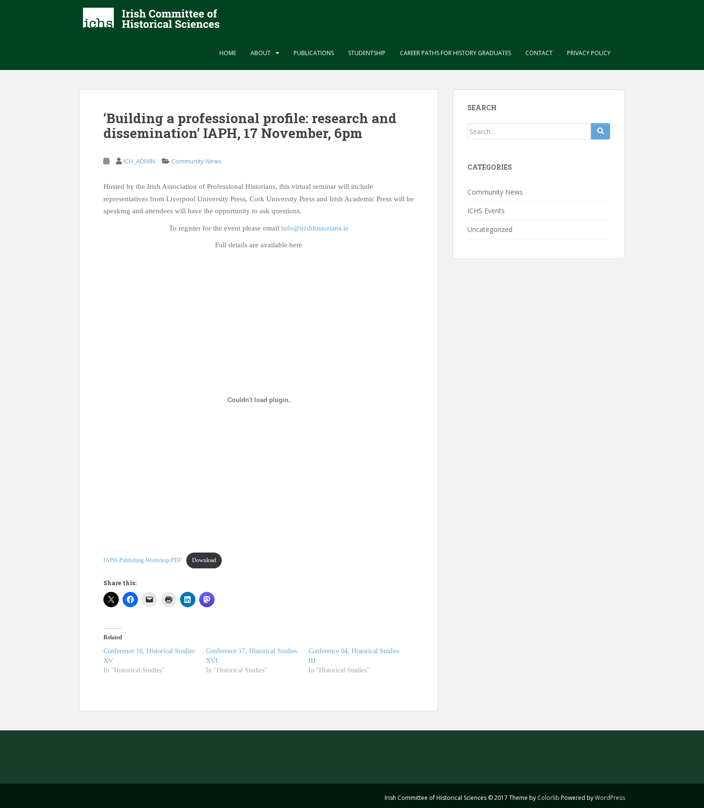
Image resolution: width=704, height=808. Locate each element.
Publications (314, 53)
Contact (539, 53)
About (260, 53)
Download (204, 560)
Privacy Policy (589, 53)
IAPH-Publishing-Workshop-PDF (142, 560)
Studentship (367, 53)
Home (227, 53)
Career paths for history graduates (455, 53)
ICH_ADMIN (139, 161)
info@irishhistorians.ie (315, 228)
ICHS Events (486, 210)
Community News (196, 161)
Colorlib (548, 798)
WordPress (610, 798)
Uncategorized (489, 229)
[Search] (600, 131)
